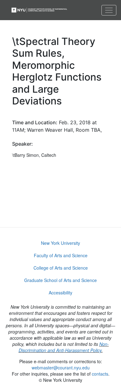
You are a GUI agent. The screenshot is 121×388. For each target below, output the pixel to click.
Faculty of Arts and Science (60, 255)
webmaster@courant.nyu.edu (61, 367)
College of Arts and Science (61, 268)
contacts (100, 374)
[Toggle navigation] (108, 10)
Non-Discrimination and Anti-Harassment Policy (64, 347)
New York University (60, 243)
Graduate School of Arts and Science (60, 280)
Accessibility (60, 292)
